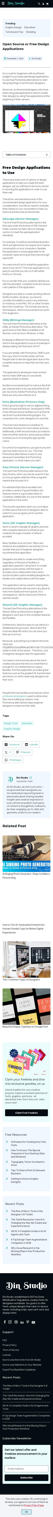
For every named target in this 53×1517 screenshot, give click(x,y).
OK (26, 1512)
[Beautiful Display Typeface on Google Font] (26, 1006)
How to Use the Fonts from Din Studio (22, 1359)
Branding (31, 31)
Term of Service (11, 1349)
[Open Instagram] (10, 1322)
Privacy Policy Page (34, 1505)
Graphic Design (13, 27)
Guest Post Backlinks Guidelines (19, 1369)
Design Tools (11, 723)
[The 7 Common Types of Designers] (26, 959)
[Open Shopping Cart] (47, 3)
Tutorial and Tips (14, 31)
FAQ (5, 1340)
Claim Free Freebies (26, 1112)
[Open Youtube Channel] (33, 1322)
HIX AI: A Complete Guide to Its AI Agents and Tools (28, 1233)
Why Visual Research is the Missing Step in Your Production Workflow (28, 1251)
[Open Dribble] (16, 1322)
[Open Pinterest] (27, 1322)
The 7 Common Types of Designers (21, 979)
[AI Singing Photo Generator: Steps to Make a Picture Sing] (26, 853)
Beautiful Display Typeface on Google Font (25, 1026)
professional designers (15, 696)
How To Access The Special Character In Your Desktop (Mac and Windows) (28, 1153)
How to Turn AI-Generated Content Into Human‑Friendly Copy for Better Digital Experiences (24, 928)
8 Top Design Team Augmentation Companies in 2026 (29, 1241)
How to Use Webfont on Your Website (22, 1364)
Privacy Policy (10, 1345)
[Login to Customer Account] (43, 4)
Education (29, 27)
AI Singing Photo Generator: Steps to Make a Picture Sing (26, 875)
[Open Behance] (22, 1322)
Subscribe (26, 1477)
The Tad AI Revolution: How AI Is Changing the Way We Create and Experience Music (28, 1223)
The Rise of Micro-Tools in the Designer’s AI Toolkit (27, 1213)
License (7, 1354)
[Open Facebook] (5, 1322)
